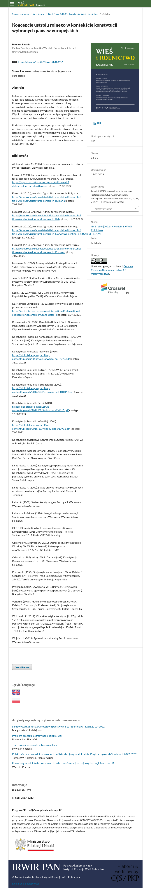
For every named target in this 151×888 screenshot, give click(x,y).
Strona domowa (20, 14)
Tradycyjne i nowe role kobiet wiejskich (34, 744)
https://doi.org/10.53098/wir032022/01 (41, 61)
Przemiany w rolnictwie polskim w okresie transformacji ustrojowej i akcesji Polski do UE (63, 763)
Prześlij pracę (22, 667)
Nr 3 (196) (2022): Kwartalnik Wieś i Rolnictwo (73, 14)
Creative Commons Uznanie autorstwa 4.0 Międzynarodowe (112, 270)
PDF (98, 123)
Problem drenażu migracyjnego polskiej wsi (37, 735)
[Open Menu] (12, 3)
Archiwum (38, 14)
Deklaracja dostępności (25, 883)
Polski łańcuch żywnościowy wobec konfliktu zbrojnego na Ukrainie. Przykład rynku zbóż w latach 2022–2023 (74, 754)
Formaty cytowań (103, 208)
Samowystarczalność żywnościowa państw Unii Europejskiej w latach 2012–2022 (58, 726)
